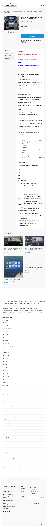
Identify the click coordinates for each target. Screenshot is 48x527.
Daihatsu (5, 355)
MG (24, 308)
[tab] (9, 50)
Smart (4, 434)
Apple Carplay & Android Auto (32, 40)
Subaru (5, 440)
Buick (4, 340)
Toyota (17, 312)
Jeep (24, 305)
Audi (8, 301)
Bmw (12, 301)
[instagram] (7, 511)
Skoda (36, 310)
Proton (31, 310)
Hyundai (10, 305)
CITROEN (5, 303)
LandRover (6, 398)
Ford (28, 303)
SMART (40, 310)
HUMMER (5, 305)
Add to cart (32, 36)
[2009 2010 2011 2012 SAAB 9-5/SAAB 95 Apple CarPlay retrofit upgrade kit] (13, 256)
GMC (35, 303)
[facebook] (3, 511)
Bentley (5, 334)
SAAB (4, 322)
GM (31, 303)
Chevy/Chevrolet (28, 301)
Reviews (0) (8, 58)
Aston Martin (6, 328)
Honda (22, 41)
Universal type (23, 312)
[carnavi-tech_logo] (10, 3)
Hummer (5, 376)
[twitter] (5, 511)
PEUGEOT (16, 310)
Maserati (11, 308)
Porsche (26, 310)
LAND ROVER (34, 305)
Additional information (8, 54)
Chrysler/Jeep (42, 301)
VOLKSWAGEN (31, 312)
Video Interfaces (7, 455)
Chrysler (35, 301)
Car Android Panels (7, 464)
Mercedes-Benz (18, 308)
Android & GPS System (8, 461)
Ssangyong (6, 437)
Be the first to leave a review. (26, 24)
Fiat (24, 303)
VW (41, 312)
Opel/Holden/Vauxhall (7, 310)
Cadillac (20, 301)
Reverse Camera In (7, 458)
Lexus (40, 305)
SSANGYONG (5, 312)
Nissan (35, 308)
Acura (4, 301)
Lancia (28, 305)
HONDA (25, 42)
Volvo (38, 312)
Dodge (20, 303)
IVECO (19, 305)
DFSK (16, 303)
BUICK (15, 301)
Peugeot (5, 419)
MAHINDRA (5, 308)
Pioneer (21, 310)
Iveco (4, 385)
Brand (39, 40)
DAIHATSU (10, 303)
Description (8, 50)
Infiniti (15, 305)
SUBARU (12, 312)
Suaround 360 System (8, 470)
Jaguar (5, 388)
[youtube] (9, 511)
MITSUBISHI (29, 308)
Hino (4, 370)
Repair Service (6, 473)
